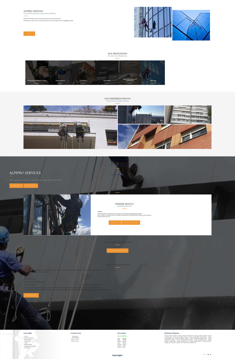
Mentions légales (28, 344)
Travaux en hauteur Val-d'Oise (200, 335)
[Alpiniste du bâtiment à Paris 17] (165, 136)
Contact (26, 342)
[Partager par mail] (210, 354)
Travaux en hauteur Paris (176, 342)
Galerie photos (27, 341)
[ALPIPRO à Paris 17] (70, 127)
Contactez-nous (30, 185)
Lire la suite (114, 222)
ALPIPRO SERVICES (124, 206)
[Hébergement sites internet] (117, 357)
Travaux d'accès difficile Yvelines (180, 337)
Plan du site (27, 347)
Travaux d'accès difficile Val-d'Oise (185, 339)
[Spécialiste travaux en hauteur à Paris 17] (141, 114)
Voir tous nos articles (130, 222)
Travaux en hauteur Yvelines (170, 335)
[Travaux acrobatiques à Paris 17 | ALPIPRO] (188, 114)
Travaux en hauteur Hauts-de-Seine (185, 335)
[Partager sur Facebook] (204, 354)
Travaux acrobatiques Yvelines (182, 338)
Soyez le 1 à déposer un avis (117, 250)
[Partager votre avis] (208, 354)
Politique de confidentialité (30, 346)
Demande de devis (31, 295)
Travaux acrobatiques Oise (183, 341)
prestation (66, 20)
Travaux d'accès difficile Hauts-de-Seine (198, 337)
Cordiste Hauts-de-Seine (195, 341)
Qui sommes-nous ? (28, 337)
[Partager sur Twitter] (206, 354)
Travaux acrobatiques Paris (200, 339)
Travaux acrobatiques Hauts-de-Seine (198, 338)
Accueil (26, 336)
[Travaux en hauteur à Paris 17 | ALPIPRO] (191, 25)
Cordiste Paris (167, 342)
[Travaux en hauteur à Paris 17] (153, 22)
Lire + (29, 33)
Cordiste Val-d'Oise (206, 341)
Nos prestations (27, 339)
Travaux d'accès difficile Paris (189, 342)
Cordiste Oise (172, 341)
